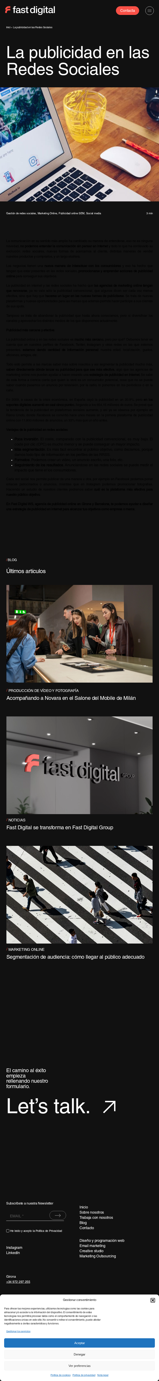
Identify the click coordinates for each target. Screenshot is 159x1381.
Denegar (79, 1354)
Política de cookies (60, 1375)
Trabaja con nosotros (96, 1218)
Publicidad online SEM (71, 213)
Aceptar (79, 1343)
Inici (8, 27)
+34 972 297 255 (18, 1282)
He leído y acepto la (36, 1231)
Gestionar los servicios (18, 1331)
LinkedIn (13, 1253)
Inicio (84, 1207)
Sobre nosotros (92, 1212)
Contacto (87, 1228)
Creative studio (92, 1251)
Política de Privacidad (49, 1231)
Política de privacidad (83, 1375)
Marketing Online (47, 213)
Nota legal (102, 1375)
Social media (93, 213)
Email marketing (92, 1246)
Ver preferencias (80, 1366)
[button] (153, 1300)
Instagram (14, 1248)
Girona (11, 1276)
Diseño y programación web (102, 1241)
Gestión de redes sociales (21, 213)
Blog (83, 1223)
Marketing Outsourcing (98, 1256)
